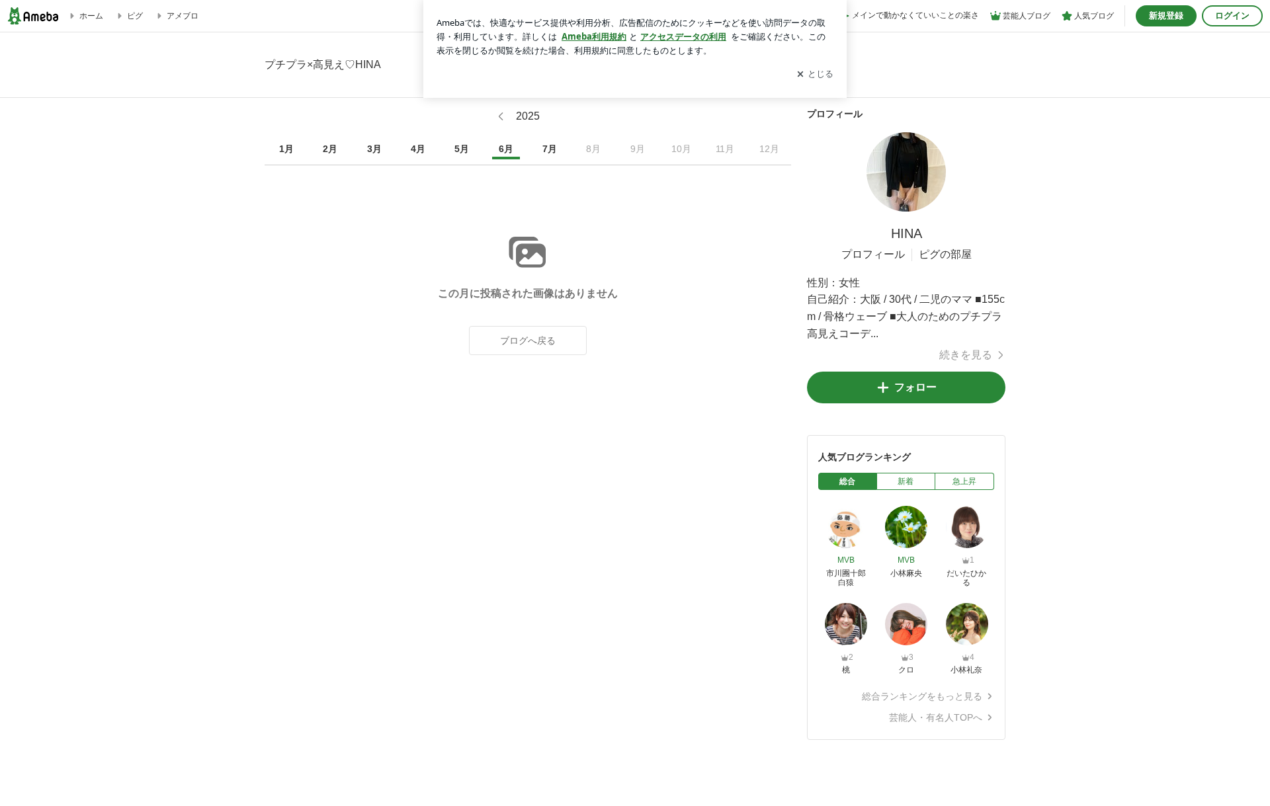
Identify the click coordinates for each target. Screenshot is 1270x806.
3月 (374, 148)
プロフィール (873, 254)
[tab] (847, 481)
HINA (906, 233)
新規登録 (1166, 15)
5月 (461, 148)
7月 (549, 148)
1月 (286, 148)
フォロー (915, 387)
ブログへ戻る (528, 340)
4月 (418, 148)
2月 (330, 148)
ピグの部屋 (945, 254)
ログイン (1232, 15)
